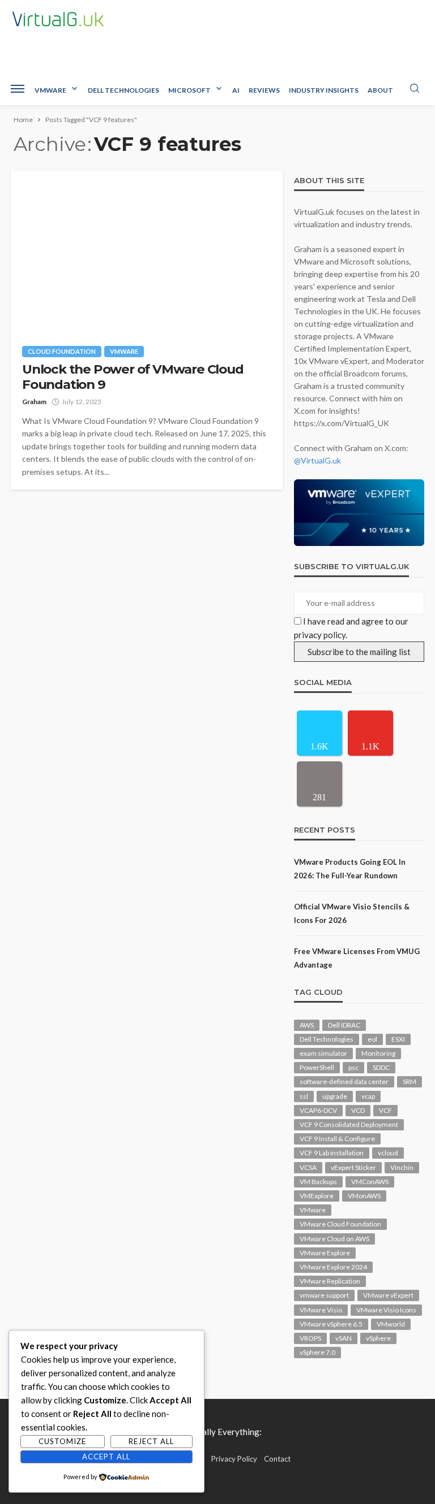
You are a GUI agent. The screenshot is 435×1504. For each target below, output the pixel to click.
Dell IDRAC (344, 1025)
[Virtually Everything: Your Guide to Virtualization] (217, 1430)
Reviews (264, 90)
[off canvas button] (17, 88)
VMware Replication (330, 1281)
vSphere (378, 1338)
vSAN (343, 1338)
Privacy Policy (234, 1458)
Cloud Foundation (62, 351)
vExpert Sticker (353, 1167)
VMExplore (317, 1195)
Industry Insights (324, 90)
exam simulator (323, 1053)
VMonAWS (364, 1195)
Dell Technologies (123, 90)
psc (353, 1067)
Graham (34, 401)
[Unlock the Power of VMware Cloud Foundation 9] (147, 252)
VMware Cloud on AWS (334, 1238)
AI (236, 90)
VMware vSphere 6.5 (331, 1324)
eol (372, 1039)
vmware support (324, 1295)
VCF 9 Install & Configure (337, 1138)
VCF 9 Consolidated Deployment (349, 1124)
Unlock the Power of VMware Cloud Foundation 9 (133, 377)
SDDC (381, 1067)
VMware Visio (321, 1310)
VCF (385, 1110)
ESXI (398, 1039)
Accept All (106, 1456)
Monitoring (378, 1053)
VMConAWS (370, 1181)
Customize (62, 1441)
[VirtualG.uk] (58, 19)
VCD (358, 1110)
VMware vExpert (388, 1295)
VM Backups (318, 1181)
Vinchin (401, 1167)
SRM (409, 1081)
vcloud (388, 1152)
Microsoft (189, 90)
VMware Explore (325, 1253)
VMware (50, 90)
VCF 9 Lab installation (332, 1152)
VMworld (391, 1324)
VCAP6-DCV (318, 1110)
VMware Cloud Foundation (340, 1224)
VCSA (308, 1167)
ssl (304, 1096)
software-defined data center (344, 1081)
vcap (368, 1096)
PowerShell (317, 1067)
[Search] (414, 88)
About (380, 90)
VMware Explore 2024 (333, 1267)
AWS (307, 1025)
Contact (277, 1458)
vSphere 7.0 (317, 1352)
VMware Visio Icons (386, 1310)
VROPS (310, 1338)
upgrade (334, 1096)
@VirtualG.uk (317, 460)
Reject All (151, 1441)
